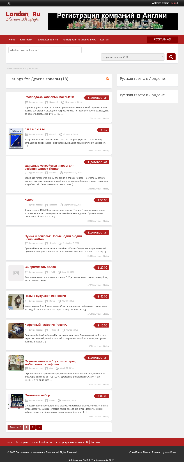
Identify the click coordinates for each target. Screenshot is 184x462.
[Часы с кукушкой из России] (16, 309)
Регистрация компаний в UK (79, 39)
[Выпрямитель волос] (16, 280)
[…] (62, 114)
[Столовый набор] (16, 408)
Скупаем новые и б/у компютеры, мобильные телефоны (50, 363)
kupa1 (52, 400)
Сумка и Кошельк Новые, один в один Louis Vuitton (53, 237)
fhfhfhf (52, 272)
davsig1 (52, 134)
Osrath (52, 243)
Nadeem (53, 205)
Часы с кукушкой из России (45, 296)
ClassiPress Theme (139, 452)
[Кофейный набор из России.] (16, 338)
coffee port (54, 330)
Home (12, 39)
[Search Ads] (171, 56)
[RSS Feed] (8, 2)
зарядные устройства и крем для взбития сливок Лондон (49, 167)
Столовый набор (37, 395)
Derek (52, 301)
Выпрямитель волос (40, 267)
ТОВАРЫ (18, 68)
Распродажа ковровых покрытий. (50, 97)
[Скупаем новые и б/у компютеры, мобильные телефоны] (16, 370)
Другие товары (36, 102)
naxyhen (53, 172)
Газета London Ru (47, 39)
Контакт (104, 39)
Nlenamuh (53, 102)
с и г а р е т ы (35, 129)
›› (39, 427)
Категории (26, 39)
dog (51, 368)
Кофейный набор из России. (46, 324)
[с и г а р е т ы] (16, 149)
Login (174, 3)
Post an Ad (162, 39)
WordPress (170, 452)
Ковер (29, 199)
